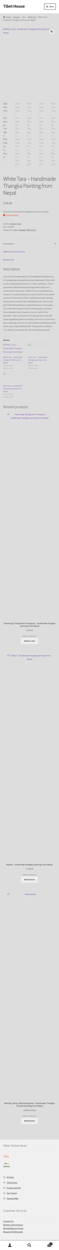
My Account (10, 1245)
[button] (52, 31)
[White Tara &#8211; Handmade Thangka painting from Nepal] (39, 349)
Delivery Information (13, 1224)
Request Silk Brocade (13, 1231)
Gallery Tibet (15, 224)
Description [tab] (8, 243)
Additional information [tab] (14, 251)
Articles (10, 1177)
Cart (45, 1243)
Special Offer (13, 1198)
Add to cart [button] (29, 640)
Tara (24, 17)
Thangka (16, 17)
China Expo (12, 1182)
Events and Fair (14, 1187)
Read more (29, 879)
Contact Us (8, 1221)
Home (8, 17)
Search (29, 1245)
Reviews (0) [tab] (8, 259)
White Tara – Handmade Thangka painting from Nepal (37, 360)
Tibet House (14, 6)
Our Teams (12, 1193)
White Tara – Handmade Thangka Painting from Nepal (12, 360)
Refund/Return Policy (13, 1228)
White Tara (32, 17)
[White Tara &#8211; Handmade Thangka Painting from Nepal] (14, 349)
